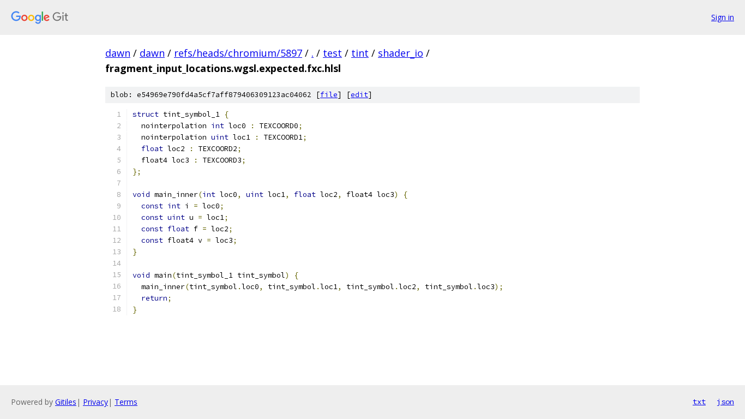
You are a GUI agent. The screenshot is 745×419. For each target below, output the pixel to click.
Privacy (95, 402)
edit (359, 94)
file (329, 94)
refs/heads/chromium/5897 (238, 52)
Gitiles (65, 402)
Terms (126, 402)
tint (360, 52)
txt (699, 401)
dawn (117, 52)
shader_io (400, 52)
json (725, 401)
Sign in (722, 17)
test (332, 52)
